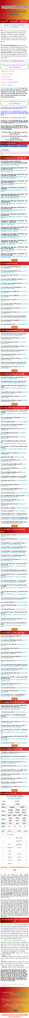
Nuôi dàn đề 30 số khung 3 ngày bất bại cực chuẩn (13, 388)
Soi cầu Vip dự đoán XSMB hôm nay (14, 489)
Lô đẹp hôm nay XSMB (21, 508)
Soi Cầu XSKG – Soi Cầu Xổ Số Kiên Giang (13, 552)
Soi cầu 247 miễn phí (22, 1014)
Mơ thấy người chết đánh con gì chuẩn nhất (14, 770)
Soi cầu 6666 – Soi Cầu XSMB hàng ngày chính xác (14, 717)
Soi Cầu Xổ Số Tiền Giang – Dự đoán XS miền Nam (13, 594)
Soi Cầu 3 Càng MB (19, 511)
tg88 (14, 984)
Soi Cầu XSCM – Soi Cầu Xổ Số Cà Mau (14, 543)
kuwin (17, 984)
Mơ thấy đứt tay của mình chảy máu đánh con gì (14, 759)
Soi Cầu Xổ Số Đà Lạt (20, 609)
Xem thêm (14, 260)
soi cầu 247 (17, 1016)
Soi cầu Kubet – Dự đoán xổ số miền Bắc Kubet (14, 519)
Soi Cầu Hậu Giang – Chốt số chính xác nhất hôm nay (13, 615)
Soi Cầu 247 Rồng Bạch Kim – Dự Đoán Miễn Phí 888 (14, 414)
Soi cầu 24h (12, 1014)
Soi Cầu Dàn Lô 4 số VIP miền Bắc (13, 287)
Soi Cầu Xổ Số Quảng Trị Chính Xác (14, 652)
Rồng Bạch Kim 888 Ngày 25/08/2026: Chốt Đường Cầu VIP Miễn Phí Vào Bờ (13, 197)
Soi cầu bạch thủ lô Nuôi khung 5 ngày (14, 346)
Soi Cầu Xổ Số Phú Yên (21, 688)
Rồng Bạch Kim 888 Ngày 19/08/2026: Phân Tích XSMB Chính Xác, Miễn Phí (13, 236)
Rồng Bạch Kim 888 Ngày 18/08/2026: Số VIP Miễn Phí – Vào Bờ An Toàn (14, 243)
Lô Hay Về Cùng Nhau (21, 743)
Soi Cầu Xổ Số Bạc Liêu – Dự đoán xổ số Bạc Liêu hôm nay (13, 566)
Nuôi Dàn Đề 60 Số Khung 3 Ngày (14, 400)
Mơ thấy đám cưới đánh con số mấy (14, 782)
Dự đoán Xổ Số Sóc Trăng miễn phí (14, 619)
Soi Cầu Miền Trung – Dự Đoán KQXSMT (14, 695)
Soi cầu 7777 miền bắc (21, 493)
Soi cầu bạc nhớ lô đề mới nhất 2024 (14, 425)
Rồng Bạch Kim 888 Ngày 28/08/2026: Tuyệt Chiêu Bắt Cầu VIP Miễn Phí (13, 177)
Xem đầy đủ (4, 149)
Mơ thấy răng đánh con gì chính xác (14, 762)
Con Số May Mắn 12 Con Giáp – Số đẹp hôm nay (14, 732)
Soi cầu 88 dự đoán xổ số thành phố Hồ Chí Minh (13, 625)
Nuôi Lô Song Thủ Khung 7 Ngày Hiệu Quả (13, 364)
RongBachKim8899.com (21, 992)
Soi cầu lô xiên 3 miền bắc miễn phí (14, 283)
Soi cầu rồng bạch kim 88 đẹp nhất (13, 464)
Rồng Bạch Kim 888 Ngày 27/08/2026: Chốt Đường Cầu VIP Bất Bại (13, 184)
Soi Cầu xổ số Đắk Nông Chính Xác (14, 640)
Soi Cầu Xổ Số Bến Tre (21, 602)
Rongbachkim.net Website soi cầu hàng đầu (13, 477)
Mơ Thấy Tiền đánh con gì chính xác (14, 778)
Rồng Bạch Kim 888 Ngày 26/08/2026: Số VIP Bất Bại (14, 190)
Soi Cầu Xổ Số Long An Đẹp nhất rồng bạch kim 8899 (14, 588)
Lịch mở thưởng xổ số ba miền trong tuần (14, 726)
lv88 (21, 984)
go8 (10, 984)
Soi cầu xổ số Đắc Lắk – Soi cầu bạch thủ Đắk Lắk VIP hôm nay (13, 680)
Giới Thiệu (4, 995)
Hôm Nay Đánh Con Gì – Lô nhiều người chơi (13, 515)
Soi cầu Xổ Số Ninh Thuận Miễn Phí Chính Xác (14, 666)
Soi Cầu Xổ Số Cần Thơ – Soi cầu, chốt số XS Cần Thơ (13, 577)
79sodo (3, 984)
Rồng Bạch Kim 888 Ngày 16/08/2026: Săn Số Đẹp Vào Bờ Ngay (14, 256)
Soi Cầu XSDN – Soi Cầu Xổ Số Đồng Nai (14, 547)
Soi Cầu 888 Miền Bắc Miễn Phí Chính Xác (14, 522)
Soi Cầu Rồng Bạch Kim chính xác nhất (14, 496)
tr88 (2, 985)
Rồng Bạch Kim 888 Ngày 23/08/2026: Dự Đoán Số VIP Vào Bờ (13, 210)
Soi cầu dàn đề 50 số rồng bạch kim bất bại (13, 317)
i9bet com (7, 985)
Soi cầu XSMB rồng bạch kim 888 (9, 88)
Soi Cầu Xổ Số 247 (7, 1015)
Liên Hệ (10, 995)
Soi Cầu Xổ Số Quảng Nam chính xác (14, 669)
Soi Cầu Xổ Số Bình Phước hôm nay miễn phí (13, 571)
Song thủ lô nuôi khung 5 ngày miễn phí (14, 350)
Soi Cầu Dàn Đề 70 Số (21, 324)
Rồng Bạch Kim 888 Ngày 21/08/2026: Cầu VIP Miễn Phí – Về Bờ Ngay (14, 223)
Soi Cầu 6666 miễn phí (21, 421)
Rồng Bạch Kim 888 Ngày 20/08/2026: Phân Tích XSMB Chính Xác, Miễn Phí (13, 230)
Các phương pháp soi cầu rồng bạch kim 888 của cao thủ (13, 739)
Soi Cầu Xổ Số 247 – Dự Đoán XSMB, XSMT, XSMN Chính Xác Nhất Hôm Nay (13, 708)
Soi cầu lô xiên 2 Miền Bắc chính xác (14, 279)
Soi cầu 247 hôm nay (18, 1015)
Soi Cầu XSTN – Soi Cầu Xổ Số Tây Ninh (14, 555)
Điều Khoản (16, 995)
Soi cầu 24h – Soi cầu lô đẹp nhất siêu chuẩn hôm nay (13, 449)
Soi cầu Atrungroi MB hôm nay (12, 500)
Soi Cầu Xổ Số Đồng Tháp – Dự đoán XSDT (13, 582)
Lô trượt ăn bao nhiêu (20, 712)
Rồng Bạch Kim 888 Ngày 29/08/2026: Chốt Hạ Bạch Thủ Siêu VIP (13, 170)
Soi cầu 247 (4, 1014)
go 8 (24, 984)
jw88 (7, 984)
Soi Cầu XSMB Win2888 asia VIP (13, 472)
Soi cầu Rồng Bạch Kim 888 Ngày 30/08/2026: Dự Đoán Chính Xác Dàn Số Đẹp (14, 164)
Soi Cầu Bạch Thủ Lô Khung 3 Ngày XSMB (14, 334)
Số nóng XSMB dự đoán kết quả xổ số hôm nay (14, 443)
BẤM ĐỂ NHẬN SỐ (12, 136)
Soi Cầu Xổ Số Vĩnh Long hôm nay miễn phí (14, 598)
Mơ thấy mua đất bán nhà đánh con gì (14, 752)
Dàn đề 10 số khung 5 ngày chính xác (14, 377)
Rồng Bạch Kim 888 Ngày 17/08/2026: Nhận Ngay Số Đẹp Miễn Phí (14, 250)
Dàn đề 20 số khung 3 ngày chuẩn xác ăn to (13, 382)
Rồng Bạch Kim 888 (18, 457)
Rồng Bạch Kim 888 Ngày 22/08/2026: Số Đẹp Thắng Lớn (14, 217)
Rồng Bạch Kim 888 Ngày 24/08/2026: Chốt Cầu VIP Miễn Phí (13, 203)
